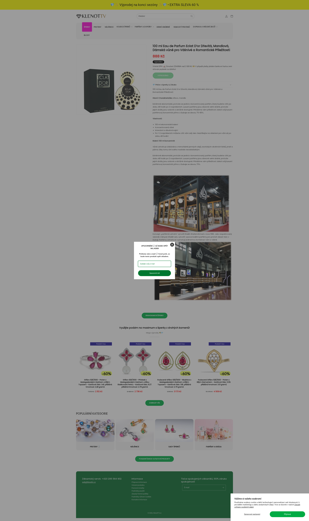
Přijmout (287, 514)
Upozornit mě (154, 273)
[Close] (172, 245)
